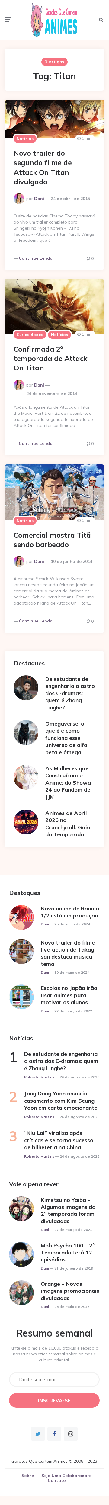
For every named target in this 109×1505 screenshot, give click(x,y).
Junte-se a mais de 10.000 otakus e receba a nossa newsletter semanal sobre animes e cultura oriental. (54, 1354)
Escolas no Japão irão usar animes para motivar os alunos (69, 995)
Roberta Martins (39, 1077)
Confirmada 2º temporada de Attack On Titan (51, 358)
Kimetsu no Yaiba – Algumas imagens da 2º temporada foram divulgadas (68, 1210)
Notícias (25, 138)
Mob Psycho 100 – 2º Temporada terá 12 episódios (68, 1252)
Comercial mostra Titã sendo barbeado (52, 539)
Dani (39, 198)
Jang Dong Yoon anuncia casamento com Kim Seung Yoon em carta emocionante (60, 1100)
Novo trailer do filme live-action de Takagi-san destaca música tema (69, 953)
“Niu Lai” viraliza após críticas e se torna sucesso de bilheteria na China (58, 1140)
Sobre (27, 1475)
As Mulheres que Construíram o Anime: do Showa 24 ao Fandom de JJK (68, 782)
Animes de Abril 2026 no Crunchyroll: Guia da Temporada (67, 824)
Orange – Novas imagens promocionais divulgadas (70, 1291)
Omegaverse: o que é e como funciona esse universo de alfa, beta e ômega (66, 738)
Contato (57, 1480)
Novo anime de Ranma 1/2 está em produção (70, 912)
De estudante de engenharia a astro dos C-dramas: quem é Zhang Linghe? (70, 693)
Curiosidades (30, 334)
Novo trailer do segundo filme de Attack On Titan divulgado (43, 167)
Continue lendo (36, 258)
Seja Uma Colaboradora (66, 1475)
